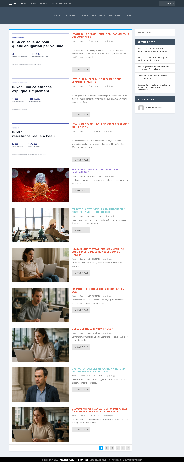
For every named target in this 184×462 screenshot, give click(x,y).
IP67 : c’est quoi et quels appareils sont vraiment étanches (97, 80)
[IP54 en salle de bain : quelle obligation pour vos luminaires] (40, 50)
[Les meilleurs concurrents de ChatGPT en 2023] (40, 305)
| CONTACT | (84, 460)
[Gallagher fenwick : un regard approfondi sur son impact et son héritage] (40, 384)
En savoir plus (80, 69)
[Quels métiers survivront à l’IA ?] (40, 345)
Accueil (57, 15)
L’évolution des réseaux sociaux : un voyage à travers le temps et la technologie (100, 410)
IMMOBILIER (115, 15)
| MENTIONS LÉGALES (68, 460)
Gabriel (82, 41)
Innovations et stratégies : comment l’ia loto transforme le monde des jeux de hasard (98, 252)
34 (123, 448)
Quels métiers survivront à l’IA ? (92, 328)
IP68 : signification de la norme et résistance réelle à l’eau (100, 126)
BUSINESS (70, 15)
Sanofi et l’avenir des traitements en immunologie (95, 171)
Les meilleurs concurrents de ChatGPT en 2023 (98, 290)
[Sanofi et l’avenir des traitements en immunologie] (40, 185)
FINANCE (83, 15)
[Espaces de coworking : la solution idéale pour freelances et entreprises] (40, 225)
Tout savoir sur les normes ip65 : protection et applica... (51, 3)
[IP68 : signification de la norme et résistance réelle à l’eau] (40, 140)
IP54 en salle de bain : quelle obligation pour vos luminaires (100, 35)
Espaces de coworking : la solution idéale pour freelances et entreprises (98, 210)
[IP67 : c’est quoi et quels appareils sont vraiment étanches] (40, 95)
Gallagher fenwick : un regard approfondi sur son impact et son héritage (99, 370)
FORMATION (98, 15)
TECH (128, 15)
